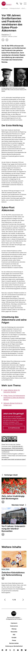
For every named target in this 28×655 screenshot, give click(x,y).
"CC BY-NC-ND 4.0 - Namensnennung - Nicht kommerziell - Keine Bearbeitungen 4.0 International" (13, 448)
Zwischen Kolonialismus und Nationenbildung (13, 573)
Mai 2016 (24, 8)
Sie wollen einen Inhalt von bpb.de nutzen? (14, 459)
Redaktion (6, 35)
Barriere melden (14, 643)
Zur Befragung (14, 428)
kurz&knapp (5, 8)
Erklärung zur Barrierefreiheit (13, 646)
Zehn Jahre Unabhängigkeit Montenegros (13, 497)
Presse (14, 640)
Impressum (14, 623)
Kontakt (14, 637)
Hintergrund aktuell (15, 8)
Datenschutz (14, 626)
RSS (14, 634)
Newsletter (14, 632)
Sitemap (14, 629)
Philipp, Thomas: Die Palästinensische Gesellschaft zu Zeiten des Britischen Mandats (14, 397)
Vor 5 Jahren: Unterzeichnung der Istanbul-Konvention (14, 528)
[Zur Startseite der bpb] (7, 5)
